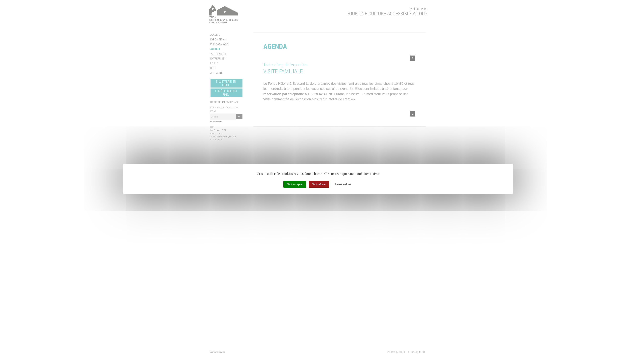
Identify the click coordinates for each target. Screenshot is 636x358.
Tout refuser (319, 184)
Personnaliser (343, 184)
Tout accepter (295, 184)
